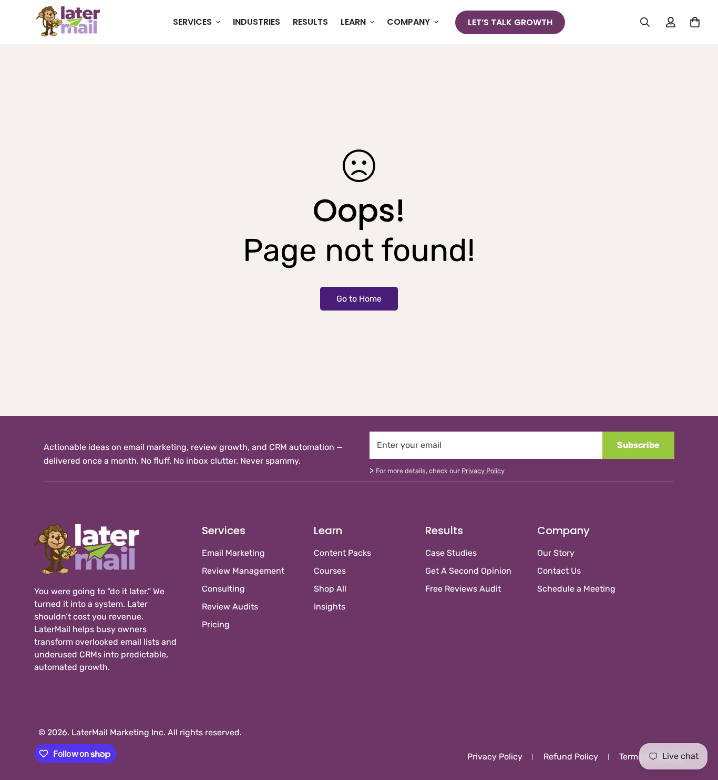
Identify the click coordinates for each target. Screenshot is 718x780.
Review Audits (230, 607)
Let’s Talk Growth (510, 22)
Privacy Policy (483, 471)
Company (408, 22)
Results (310, 22)
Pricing (216, 624)
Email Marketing (233, 553)
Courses (330, 571)
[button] (695, 22)
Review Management (243, 571)
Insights (329, 607)
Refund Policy (570, 757)
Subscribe (638, 445)
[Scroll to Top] (697, 723)
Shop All (330, 589)
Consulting (223, 589)
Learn (353, 22)
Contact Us (559, 571)
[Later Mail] (68, 22)
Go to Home (359, 299)
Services (192, 22)
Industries (256, 22)
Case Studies (451, 553)
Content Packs (342, 553)
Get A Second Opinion (468, 571)
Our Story (556, 553)
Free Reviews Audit (463, 589)
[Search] (645, 22)
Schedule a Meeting (576, 589)
